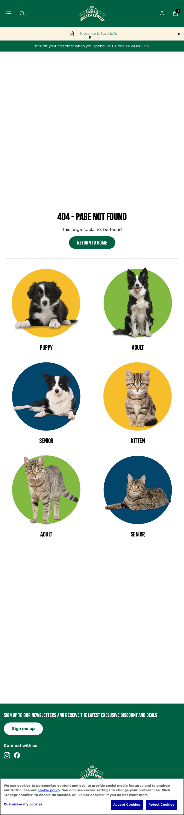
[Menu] (9, 13)
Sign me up (23, 728)
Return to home (92, 242)
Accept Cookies (126, 805)
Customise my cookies (23, 804)
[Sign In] (162, 13)
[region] (92, 797)
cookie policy (49, 790)
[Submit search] (22, 13)
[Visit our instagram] (7, 755)
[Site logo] (92, 13)
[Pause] (179, 34)
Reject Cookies (161, 805)
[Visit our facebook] (17, 755)
